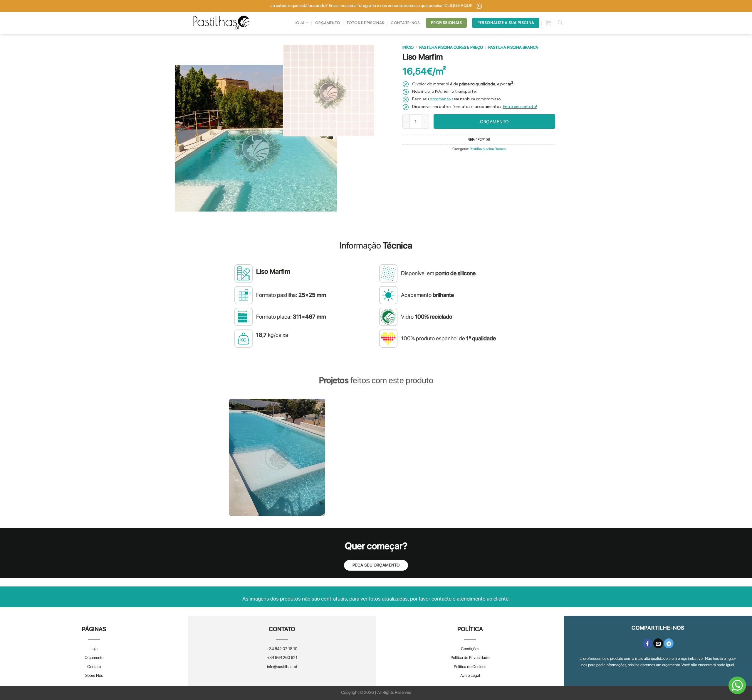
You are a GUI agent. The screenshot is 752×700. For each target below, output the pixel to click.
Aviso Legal (470, 675)
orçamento (440, 99)
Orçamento (94, 657)
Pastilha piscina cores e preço (451, 47)
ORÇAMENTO (327, 22)
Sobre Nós (94, 675)
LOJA (300, 22)
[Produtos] (548, 22)
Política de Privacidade (470, 657)
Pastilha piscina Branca (513, 47)
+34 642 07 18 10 (282, 648)
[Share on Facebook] (647, 643)
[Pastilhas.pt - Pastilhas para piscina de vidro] (221, 23)
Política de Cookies (470, 666)
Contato (94, 666)
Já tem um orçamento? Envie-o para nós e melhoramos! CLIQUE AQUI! (372, 5)
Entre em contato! (520, 107)
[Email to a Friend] (658, 643)
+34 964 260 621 (282, 657)
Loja (94, 648)
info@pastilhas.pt (282, 666)
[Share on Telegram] (669, 643)
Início (408, 47)
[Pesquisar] (560, 22)
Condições (470, 648)
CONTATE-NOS (405, 22)
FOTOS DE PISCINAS (365, 22)
